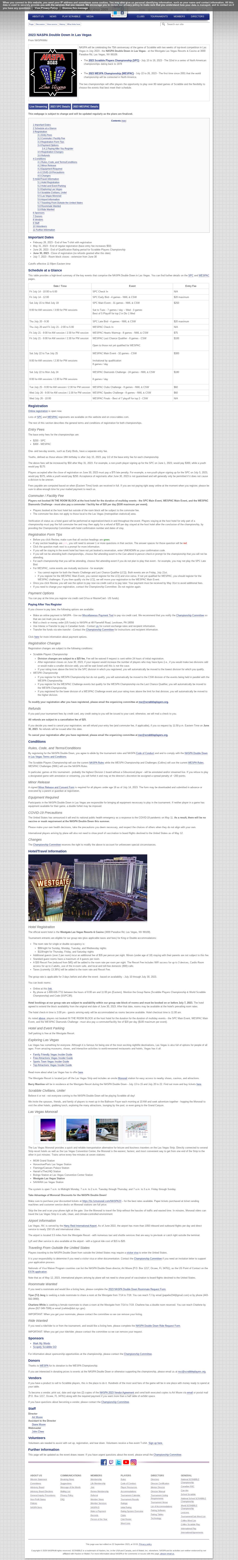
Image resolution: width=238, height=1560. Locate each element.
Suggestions (66, 1483)
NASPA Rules (96, 762)
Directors (197, 16)
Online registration (38, 411)
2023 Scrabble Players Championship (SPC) (114, 60)
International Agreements (192, 1532)
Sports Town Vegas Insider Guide (51, 1061)
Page (31, 24)
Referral (94, 1495)
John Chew (38, 1431)
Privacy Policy (66, 1495)
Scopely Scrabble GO (45, 1347)
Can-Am (184, 1490)
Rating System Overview (132, 1511)
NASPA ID (95, 1507)
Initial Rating (126, 1507)
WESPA (44, 1365)
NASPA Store (36, 1507)
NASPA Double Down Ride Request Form (158, 1325)
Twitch (111, 1462)
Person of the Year (99, 1519)
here (36, 636)
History (62, 24)
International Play (188, 1528)
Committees (35, 1483)
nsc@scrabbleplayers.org (153, 702)
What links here (73, 24)
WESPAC (204, 275)
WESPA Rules (196, 762)
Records (94, 1515)
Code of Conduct (145, 753)
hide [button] (124, 121)
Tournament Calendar (130, 1495)
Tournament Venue (159, 1502)
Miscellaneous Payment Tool (97, 615)
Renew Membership (100, 1491)
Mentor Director (158, 1487)
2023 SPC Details (60, 106)
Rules (123, 1479)
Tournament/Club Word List (193, 1516)
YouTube (126, 1462)
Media (90, 16)
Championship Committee (190, 615)
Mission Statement (38, 1479)
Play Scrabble (71, 16)
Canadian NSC (187, 1486)
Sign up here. (156, 1443)
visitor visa (132, 1252)
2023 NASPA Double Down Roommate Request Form (137, 1289)
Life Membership (98, 1483)
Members (179, 16)
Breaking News (67, 1479)
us (97, 626)
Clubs (140, 16)
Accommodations (128, 1491)
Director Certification (160, 1483)
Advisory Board (37, 1487)
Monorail (122, 1078)
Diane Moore (39, 1424)
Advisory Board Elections (41, 1491)
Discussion (40, 24)
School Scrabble (188, 1494)
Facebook (104, 1462)
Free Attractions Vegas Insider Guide (53, 1058)
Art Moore (37, 1417)
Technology (156, 1518)
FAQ (62, 1499)
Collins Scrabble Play (190, 1524)
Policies (33, 1503)
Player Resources (129, 1487)
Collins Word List (188, 1520)
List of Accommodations (161, 1506)
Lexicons (185, 1512)
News (53, 16)
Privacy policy (145, 1544)
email (190, 1392)
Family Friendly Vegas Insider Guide (52, 1054)
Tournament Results (130, 1499)
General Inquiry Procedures (42, 1495)
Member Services (99, 1503)
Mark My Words (41, 1343)
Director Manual (158, 1491)
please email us (167, 1554)
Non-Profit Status (38, 1499)
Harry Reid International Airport (80, 1225)
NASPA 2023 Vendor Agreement (117, 1392)
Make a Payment (98, 1511)
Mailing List (65, 1491)
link (50, 988)
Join (92, 1487)
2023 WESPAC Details (85, 106)
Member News (97, 1499)
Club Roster (126, 1519)
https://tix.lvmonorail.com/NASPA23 (101, 1201)
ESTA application (37, 1271)
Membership (96, 1479)
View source (52, 24)
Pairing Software (158, 1510)
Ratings (124, 1503)
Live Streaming (38, 106)
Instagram (133, 1462)
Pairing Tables (157, 1514)
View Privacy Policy (46, 8)
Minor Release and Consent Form (56, 787)
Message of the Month (70, 1487)
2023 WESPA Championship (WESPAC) (111, 73)
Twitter (119, 1462)
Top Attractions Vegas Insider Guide (52, 1065)
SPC (190, 275)
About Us (38, 16)
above (42, 1018)
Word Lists (125, 1523)
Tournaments (159, 16)
